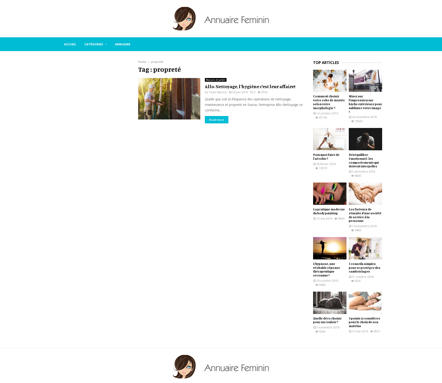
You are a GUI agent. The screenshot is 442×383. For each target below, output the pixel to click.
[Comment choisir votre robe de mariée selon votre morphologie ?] (329, 81)
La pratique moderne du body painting (329, 211)
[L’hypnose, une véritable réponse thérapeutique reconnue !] (329, 248)
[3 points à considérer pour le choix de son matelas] (365, 303)
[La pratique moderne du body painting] (329, 194)
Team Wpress (218, 92)
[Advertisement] (94, 129)
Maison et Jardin (215, 79)
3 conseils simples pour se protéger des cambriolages (364, 267)
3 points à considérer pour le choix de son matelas (364, 322)
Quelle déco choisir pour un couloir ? (327, 320)
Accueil (70, 44)
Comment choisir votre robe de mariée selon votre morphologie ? (329, 102)
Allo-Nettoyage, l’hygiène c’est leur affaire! (250, 86)
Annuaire (122, 44)
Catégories (93, 44)
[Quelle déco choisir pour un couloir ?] (329, 303)
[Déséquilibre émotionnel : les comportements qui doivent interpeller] (365, 139)
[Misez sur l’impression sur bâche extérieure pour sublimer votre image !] (365, 81)
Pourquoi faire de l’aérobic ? (326, 156)
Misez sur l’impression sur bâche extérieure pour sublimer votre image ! (365, 103)
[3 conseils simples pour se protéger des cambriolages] (365, 248)
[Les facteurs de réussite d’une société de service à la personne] (365, 194)
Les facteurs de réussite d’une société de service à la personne (365, 215)
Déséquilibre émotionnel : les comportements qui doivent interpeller (364, 160)
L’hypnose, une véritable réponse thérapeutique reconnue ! (326, 269)
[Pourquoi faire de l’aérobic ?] (329, 139)
